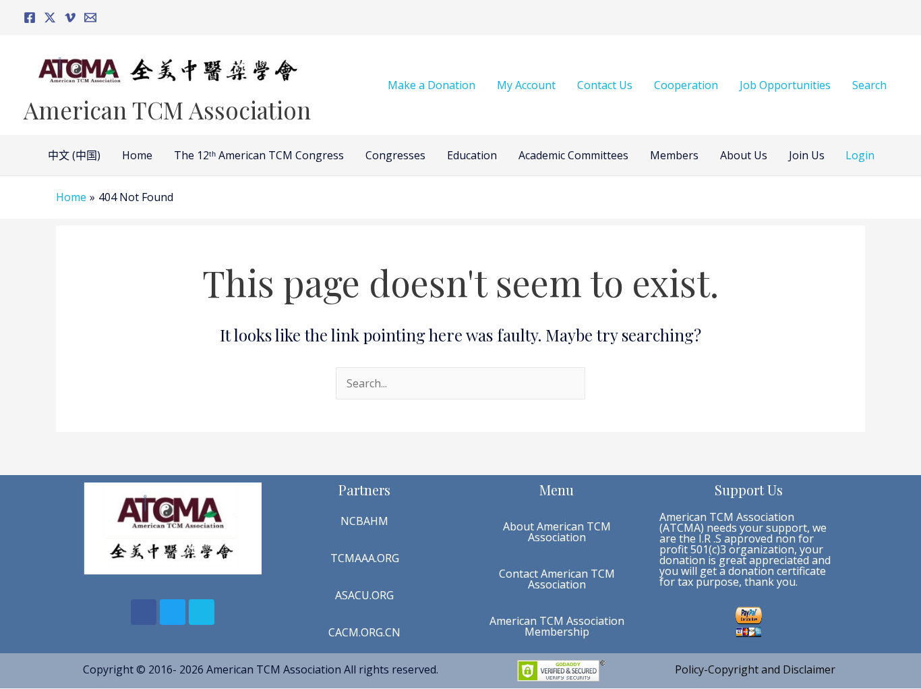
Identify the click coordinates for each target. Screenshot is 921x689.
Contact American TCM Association (557, 579)
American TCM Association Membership (556, 626)
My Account (526, 85)
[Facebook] (30, 17)
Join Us (807, 155)
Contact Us (604, 85)
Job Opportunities (785, 85)
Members (674, 155)
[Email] (90, 17)
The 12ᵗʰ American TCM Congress (259, 155)
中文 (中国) (74, 155)
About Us (743, 155)
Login (859, 155)
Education (472, 155)
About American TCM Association (557, 532)
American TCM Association (167, 110)
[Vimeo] (70, 17)
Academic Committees (573, 155)
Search (869, 85)
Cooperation (686, 85)
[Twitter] (50, 17)
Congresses (395, 155)
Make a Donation (431, 85)
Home (137, 155)
